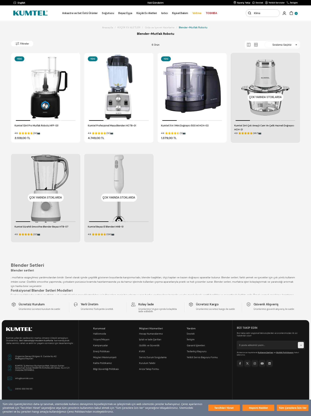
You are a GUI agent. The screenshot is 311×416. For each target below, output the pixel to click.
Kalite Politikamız (102, 363)
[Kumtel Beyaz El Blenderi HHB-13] (119, 188)
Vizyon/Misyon (101, 339)
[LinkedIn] (269, 363)
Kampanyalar (100, 345)
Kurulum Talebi (147, 363)
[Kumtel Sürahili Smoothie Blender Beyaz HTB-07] (45, 188)
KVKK (142, 351)
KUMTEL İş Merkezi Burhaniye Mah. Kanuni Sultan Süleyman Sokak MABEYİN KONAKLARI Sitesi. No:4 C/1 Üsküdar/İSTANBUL (42, 367)
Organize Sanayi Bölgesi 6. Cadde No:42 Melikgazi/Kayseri (36, 357)
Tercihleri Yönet (224, 408)
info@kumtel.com (24, 378)
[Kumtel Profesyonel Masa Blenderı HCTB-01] (119, 87)
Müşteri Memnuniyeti (104, 357)
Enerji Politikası (101, 351)
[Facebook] (240, 363)
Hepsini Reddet (258, 408)
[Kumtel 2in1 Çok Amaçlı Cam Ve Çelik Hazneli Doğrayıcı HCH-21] (265, 87)
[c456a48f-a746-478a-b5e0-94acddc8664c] (19, 329)
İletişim (191, 339)
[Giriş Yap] (284, 13)
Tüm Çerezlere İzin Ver (293, 408)
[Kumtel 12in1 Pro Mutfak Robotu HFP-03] (45, 87)
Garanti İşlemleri (196, 345)
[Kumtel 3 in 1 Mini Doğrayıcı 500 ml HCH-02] (192, 87)
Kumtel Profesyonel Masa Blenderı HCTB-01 (112, 125)
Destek (191, 333)
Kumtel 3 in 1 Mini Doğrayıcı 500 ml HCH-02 (185, 125)
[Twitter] (247, 363)
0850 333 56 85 (23, 388)
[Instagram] (255, 363)
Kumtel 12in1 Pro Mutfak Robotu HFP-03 (36, 125)
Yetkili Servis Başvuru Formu (202, 357)
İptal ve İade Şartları (150, 339)
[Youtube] (262, 363)
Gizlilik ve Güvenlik (149, 345)
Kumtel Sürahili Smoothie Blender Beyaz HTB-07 (41, 226)
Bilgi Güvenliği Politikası (106, 369)
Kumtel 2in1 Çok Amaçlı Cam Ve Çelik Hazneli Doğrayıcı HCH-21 (264, 127)
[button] (23, 120)
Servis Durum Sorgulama (152, 357)
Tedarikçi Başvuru (196, 351)
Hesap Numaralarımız (151, 333)
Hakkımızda (99, 333)
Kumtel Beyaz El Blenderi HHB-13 (105, 226)
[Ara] (249, 13)
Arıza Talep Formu (149, 369)
